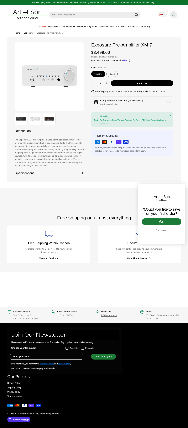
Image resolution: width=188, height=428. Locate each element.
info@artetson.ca (109, 315)
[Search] (136, 14)
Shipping (94, 57)
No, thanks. (161, 230)
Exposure (28, 33)
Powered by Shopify (49, 413)
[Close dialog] (181, 187)
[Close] (170, 115)
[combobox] (95, 15)
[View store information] (169, 102)
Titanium (98, 74)
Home (17, 33)
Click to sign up (104, 356)
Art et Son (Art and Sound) (27, 413)
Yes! (161, 221)
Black (112, 74)
